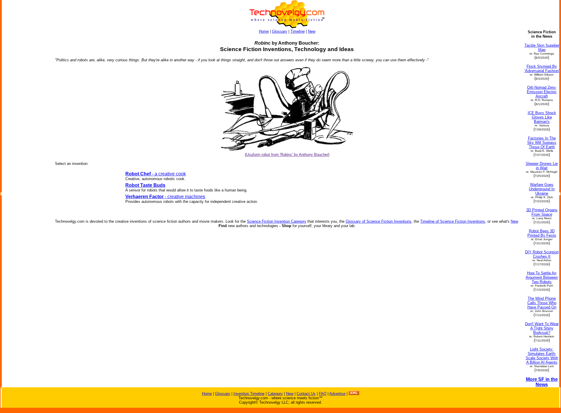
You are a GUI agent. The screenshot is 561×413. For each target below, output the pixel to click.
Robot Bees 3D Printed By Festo (541, 233)
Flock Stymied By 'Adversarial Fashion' (541, 68)
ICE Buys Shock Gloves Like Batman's (542, 117)
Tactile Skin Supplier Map (541, 47)
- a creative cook (155, 173)
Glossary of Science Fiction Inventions (378, 221)
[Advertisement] (25, 117)
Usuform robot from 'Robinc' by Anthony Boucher (287, 154)
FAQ (322, 393)
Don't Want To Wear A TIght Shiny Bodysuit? (542, 328)
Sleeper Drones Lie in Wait (542, 165)
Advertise (337, 393)
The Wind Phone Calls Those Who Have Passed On (541, 302)
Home (264, 31)
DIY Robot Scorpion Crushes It (542, 254)
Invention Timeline (248, 393)
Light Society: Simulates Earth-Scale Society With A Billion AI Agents (542, 356)
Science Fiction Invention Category (276, 221)
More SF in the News (542, 382)
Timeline (297, 31)
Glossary (279, 31)
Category (275, 393)
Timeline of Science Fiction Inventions (452, 221)
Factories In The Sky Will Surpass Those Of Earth (541, 142)
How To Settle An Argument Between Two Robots (542, 277)
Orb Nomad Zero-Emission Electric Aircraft (542, 91)
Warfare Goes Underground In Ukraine (542, 189)
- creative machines (165, 196)
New (311, 31)
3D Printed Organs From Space (541, 212)
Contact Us (306, 393)
